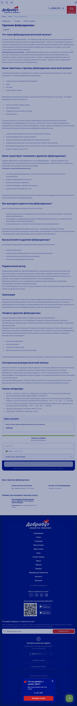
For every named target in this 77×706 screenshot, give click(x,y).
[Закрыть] (52, 681)
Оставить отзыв (38, 698)
